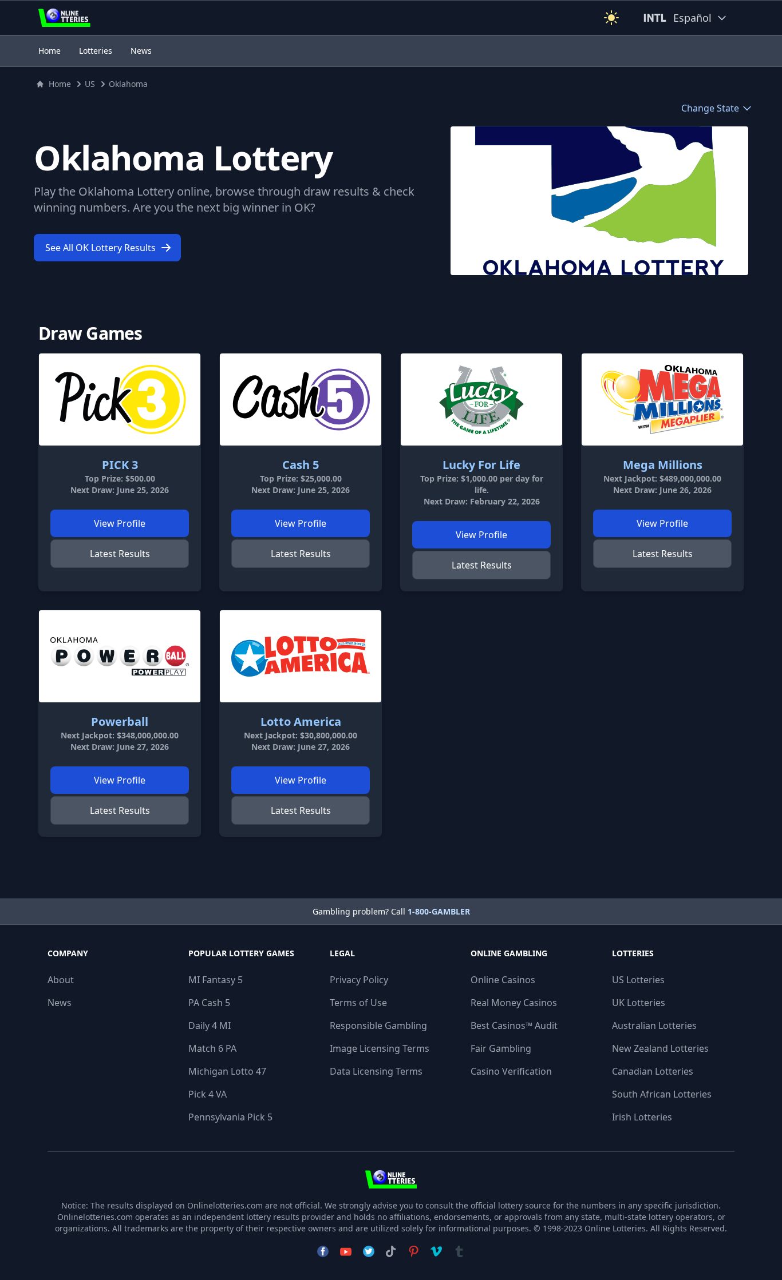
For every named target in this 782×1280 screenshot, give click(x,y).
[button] (611, 18)
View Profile (119, 523)
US (90, 83)
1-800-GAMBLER (439, 911)
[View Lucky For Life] (481, 399)
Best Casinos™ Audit (514, 1025)
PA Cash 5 (209, 1002)
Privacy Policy (359, 979)
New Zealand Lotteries (660, 1048)
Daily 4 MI (209, 1025)
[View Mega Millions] (662, 399)
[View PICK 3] (119, 399)
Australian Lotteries (654, 1025)
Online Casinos (503, 979)
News (141, 50)
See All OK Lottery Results (100, 247)
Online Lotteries (615, 1228)
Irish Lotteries (642, 1117)
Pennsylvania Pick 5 (230, 1117)
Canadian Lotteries (652, 1071)
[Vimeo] (436, 1251)
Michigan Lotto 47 (227, 1071)
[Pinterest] (413, 1251)
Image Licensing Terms (379, 1048)
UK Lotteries (638, 1002)
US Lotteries (638, 979)
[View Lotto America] (300, 656)
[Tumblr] (459, 1251)
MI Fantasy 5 (215, 979)
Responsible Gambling (378, 1025)
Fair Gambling (501, 1048)
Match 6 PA (212, 1048)
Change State (710, 108)
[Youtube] (345, 1251)
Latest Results (120, 553)
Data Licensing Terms (376, 1071)
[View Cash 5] (300, 399)
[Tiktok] (391, 1251)
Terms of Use (358, 1002)
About (61, 979)
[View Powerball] (119, 656)
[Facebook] (323, 1251)
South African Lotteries (662, 1094)
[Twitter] (368, 1251)
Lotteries (95, 50)
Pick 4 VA (207, 1094)
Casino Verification (511, 1071)
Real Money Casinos (514, 1002)
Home (49, 50)
